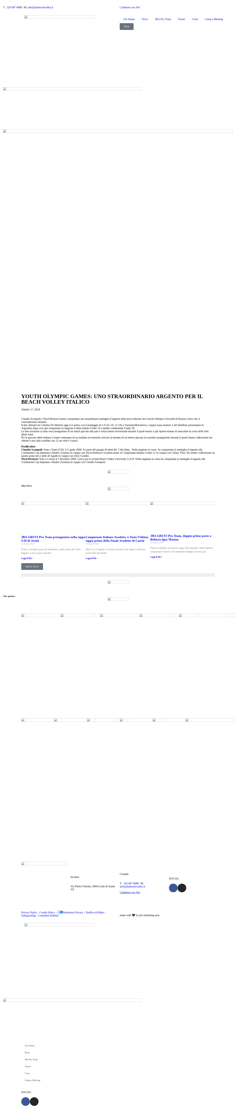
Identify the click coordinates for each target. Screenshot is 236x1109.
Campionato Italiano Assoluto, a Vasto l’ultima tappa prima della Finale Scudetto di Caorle (117, 538)
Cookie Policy (47, 912)
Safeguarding (28, 915)
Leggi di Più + (27, 558)
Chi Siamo (129, 19)
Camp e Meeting (214, 19)
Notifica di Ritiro (95, 912)
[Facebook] (173, 888)
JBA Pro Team (163, 19)
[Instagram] (182, 888)
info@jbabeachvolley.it (40, 7)
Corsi (195, 19)
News (145, 19)
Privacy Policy (29, 912)
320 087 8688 (14, 7)
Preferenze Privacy (73, 912)
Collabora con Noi (130, 7)
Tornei (181, 19)
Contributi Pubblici (48, 915)
